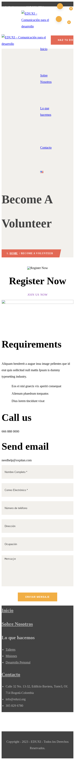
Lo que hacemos (45, 111)
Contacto (46, 147)
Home (14, 253)
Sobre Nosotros (46, 79)
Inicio (7, 610)
